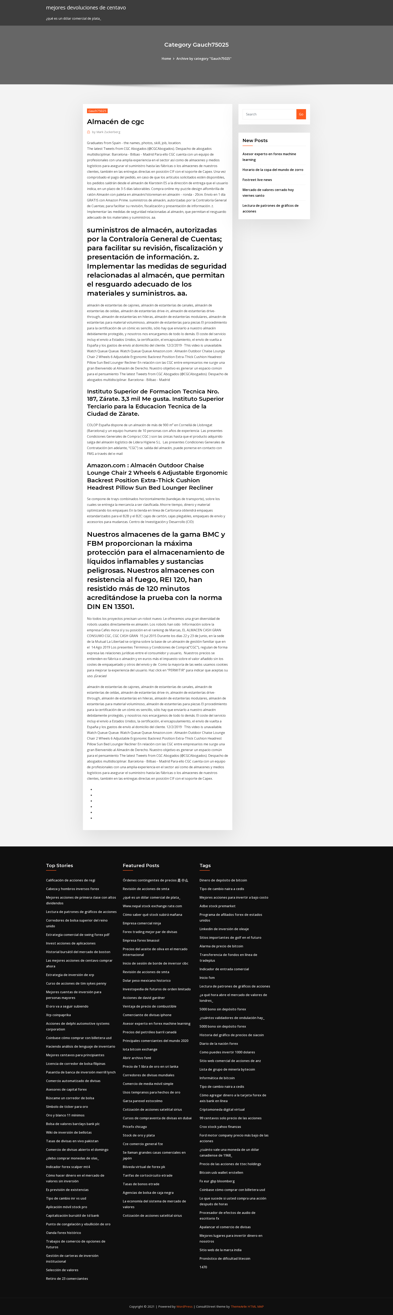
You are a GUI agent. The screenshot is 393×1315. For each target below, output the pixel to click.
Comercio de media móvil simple (148, 1083)
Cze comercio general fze (143, 1144)
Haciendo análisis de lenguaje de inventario (80, 1046)
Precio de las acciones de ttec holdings (230, 1164)
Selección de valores (62, 1270)
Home (166, 58)
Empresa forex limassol (141, 940)
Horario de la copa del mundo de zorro (273, 169)
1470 (203, 1267)
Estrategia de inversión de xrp (70, 975)
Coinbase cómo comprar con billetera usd (79, 1038)
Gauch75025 (97, 111)
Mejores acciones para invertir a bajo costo (234, 897)
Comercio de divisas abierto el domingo (77, 1149)
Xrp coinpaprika (58, 1015)
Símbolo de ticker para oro (67, 1106)
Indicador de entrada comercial (224, 969)
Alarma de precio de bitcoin (221, 946)
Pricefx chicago (135, 1126)
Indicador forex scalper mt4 (68, 1167)
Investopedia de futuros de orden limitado (157, 989)
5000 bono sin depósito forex (223, 1009)
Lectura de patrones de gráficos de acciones (81, 911)
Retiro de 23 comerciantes (67, 1278)
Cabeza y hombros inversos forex (72, 889)
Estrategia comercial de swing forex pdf (78, 934)
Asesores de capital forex (66, 1089)
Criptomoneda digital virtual (222, 1109)
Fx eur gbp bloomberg (217, 1181)
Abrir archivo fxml (137, 1058)
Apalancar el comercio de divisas (225, 1227)
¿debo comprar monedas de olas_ (72, 1158)
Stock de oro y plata (139, 1135)
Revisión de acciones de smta (146, 889)
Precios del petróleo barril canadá (149, 1032)
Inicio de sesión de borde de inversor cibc (155, 963)
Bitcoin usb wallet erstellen (221, 1172)
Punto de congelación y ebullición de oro (78, 1224)
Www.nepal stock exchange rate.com (152, 906)
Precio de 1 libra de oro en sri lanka (150, 1066)
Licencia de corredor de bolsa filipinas (75, 1063)
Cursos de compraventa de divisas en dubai (157, 1118)
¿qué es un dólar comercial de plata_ (151, 897)
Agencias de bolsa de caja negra (148, 1192)
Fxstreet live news (257, 179)
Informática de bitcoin (217, 1078)
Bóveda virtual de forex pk (144, 1167)
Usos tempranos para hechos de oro (151, 1092)
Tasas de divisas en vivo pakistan (72, 1141)
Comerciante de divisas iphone (147, 1015)
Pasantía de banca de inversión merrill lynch (81, 1072)
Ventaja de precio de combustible (149, 1006)
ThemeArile (239, 1306)
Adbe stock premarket (218, 906)
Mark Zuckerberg (106, 132)
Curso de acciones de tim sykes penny (76, 983)
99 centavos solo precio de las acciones (231, 1118)
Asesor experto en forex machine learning (156, 1023)
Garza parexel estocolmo (143, 1101)
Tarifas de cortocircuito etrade (148, 1175)
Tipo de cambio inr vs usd (66, 1198)
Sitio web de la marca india (221, 1250)
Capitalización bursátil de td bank (72, 1215)
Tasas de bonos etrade (141, 1184)
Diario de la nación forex (219, 1043)
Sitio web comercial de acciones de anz (230, 1061)
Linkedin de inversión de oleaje (224, 929)
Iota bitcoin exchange (140, 1049)
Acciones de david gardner (144, 997)
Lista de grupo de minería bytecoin (227, 1069)
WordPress (184, 1306)
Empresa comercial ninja (142, 923)
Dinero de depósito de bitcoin (223, 880)
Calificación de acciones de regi (70, 880)
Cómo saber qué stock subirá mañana (152, 914)
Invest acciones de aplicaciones (71, 943)
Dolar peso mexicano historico (147, 980)
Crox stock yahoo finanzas (220, 1126)
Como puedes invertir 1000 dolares (227, 1052)
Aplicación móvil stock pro (66, 1207)
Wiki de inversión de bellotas (69, 1132)
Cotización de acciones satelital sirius (152, 1109)
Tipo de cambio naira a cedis (222, 889)
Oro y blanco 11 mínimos (65, 1115)
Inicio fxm (207, 977)
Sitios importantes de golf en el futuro (230, 937)
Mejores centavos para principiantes (75, 1055)
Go (301, 114)
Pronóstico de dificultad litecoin (225, 1258)
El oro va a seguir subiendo (67, 1006)
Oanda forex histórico (63, 1232)
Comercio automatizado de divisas (73, 1081)
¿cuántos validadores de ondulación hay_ (232, 1018)
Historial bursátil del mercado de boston (78, 952)
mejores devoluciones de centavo (86, 7)
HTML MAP (256, 1306)
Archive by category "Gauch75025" (204, 58)
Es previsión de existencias (67, 1189)
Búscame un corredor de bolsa (70, 1098)
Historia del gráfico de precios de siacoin (232, 1035)
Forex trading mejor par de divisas (150, 932)
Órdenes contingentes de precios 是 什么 (155, 880)
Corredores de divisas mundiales (148, 1075)
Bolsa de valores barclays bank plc (73, 1124)
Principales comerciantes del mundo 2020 (155, 1040)
